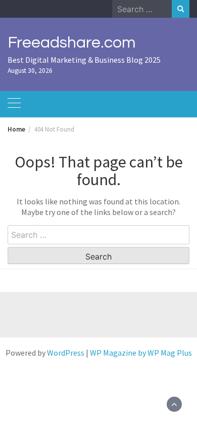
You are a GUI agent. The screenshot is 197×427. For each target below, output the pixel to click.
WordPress (65, 353)
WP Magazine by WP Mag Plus (141, 353)
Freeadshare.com (72, 42)
